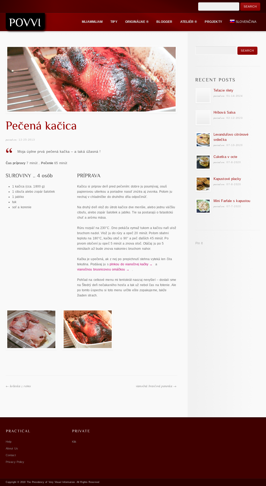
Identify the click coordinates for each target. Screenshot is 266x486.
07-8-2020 (234, 162)
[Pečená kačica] (91, 79)
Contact (11, 455)
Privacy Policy (15, 461)
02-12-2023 (235, 118)
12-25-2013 (27, 139)
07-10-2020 (235, 145)
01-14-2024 (235, 96)
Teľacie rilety (223, 90)
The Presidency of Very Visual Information (51, 482)
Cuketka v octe (225, 157)
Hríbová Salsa (224, 112)
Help (8, 441)
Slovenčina (246, 22)
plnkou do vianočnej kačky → (131, 264)
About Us (12, 448)
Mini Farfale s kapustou (232, 201)
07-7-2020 (234, 206)
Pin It (199, 243)
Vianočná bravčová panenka (154, 386)
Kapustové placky (227, 179)
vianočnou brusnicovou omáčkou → (103, 269)
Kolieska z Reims (20, 386)
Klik (74, 441)
